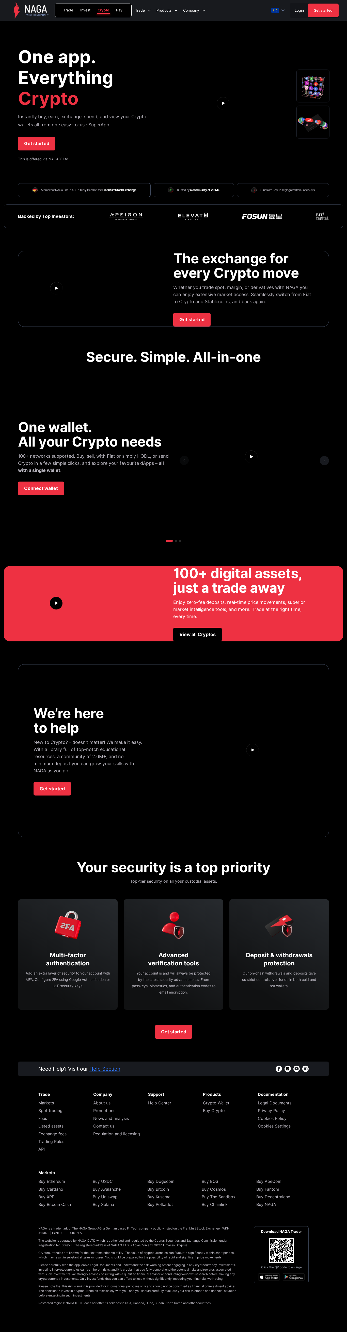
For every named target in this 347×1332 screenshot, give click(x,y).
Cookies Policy (272, 1118)
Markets (46, 1102)
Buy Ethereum (51, 1181)
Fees (42, 1118)
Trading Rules (51, 1141)
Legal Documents (274, 1102)
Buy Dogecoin (160, 1181)
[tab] (312, 86)
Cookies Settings (274, 1126)
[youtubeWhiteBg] (296, 1069)
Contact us (103, 1126)
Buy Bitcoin (158, 1189)
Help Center (159, 1102)
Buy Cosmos (214, 1189)
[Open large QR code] (281, 1250)
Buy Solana (103, 1204)
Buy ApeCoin (268, 1181)
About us (102, 1102)
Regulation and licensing (116, 1133)
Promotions (104, 1110)
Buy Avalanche (107, 1189)
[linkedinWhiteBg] (305, 1069)
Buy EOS (210, 1181)
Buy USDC (103, 1181)
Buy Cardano (50, 1189)
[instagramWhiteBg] (288, 1069)
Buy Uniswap (105, 1196)
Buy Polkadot (160, 1204)
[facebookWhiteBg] (279, 1069)
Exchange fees (52, 1133)
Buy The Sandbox (218, 1196)
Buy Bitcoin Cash (54, 1204)
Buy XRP (46, 1196)
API (41, 1149)
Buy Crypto (214, 1110)
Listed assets (51, 1126)
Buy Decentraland (273, 1196)
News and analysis (111, 1118)
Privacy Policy (271, 1110)
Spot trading (50, 1110)
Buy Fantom (267, 1189)
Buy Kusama (158, 1196)
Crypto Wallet (216, 1102)
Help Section (104, 1069)
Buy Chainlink (215, 1204)
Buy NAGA (266, 1204)
